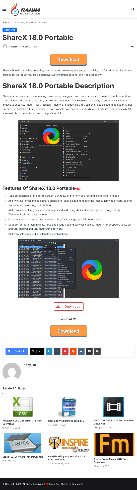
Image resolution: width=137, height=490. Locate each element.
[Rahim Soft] (25, 9)
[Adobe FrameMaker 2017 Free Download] (114, 444)
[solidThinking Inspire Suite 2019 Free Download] (68, 443)
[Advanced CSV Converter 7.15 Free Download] (23, 407)
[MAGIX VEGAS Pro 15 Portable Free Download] (114, 407)
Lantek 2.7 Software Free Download (23, 456)
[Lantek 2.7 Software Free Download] (23, 443)
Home (8, 22)
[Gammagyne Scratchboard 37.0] (68, 407)
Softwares (18, 22)
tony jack (13, 46)
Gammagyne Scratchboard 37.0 (66, 420)
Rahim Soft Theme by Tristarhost (66, 484)
